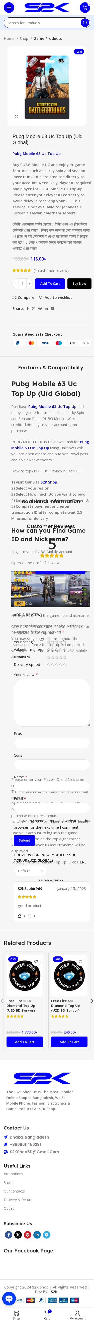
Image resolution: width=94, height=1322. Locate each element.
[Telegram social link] (52, 308)
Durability (22, 657)
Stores (9, 1182)
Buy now (79, 283)
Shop (24, 38)
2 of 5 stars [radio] (53, 642)
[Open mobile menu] (9, 8)
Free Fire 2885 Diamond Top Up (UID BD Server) (21, 1005)
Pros (18, 733)
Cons (18, 755)
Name (20, 777)
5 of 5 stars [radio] (65, 642)
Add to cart (50, 283)
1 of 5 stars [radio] (49, 642)
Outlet (9, 1208)
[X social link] (33, 308)
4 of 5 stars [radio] (61, 642)
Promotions (13, 1173)
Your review (26, 674)
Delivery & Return (18, 1199)
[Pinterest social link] (40, 308)
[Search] (85, 22)
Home (10, 38)
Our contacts (14, 1191)
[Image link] (42, 1077)
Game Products (48, 38)
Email (20, 798)
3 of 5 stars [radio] (57, 642)
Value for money (28, 650)
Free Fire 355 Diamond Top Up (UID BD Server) (65, 1005)
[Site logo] (47, 7)
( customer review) (51, 270)
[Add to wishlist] (36, 961)
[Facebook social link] (27, 308)
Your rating (24, 642)
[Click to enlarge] (16, 117)
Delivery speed (27, 665)
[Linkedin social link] (46, 308)
